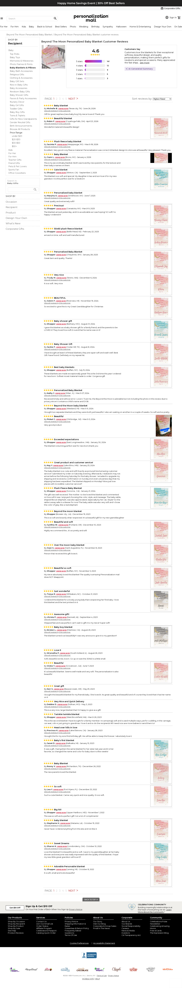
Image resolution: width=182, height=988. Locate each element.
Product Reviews (15, 933)
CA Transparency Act (131, 935)
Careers (125, 928)
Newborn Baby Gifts (20, 91)
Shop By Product (16, 926)
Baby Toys (15, 57)
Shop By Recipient (16, 924)
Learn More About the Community (154, 910)
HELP (97, 979)
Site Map (12, 930)
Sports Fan (13, 169)
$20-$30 (16, 139)
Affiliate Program (44, 928)
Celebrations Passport (46, 930)
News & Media (128, 930)
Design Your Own (162, 26)
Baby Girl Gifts (17, 105)
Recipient (15, 43)
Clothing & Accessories (21, 78)
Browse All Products (20, 129)
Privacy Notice (75, 909)
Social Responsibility (131, 926)
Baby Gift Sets (17, 81)
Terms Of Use (71, 935)
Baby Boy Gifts (17, 112)
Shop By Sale (14, 928)
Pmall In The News (101, 928)
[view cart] (179, 17)
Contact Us (41, 921)
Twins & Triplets (17, 115)
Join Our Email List (44, 924)
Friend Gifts (14, 163)
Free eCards (156, 930)
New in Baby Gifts (19, 84)
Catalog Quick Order (46, 933)
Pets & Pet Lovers (17, 166)
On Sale (178, 26)
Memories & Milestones (21, 61)
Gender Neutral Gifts (20, 122)
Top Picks (14, 54)
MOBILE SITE (88, 979)
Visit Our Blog (99, 924)
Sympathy (108, 26)
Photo (73, 26)
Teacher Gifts (14, 160)
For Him (15, 26)
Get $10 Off (15, 908)
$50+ (14, 146)
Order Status (42, 926)
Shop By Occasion (16, 921)
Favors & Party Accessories (23, 98)
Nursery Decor (17, 102)
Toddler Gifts (16, 108)
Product (11, 212)
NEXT (72, 98)
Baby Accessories (18, 88)
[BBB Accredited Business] (89, 958)
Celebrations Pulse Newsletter (158, 922)
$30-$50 (16, 143)
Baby (31, 26)
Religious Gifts (17, 74)
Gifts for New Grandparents (23, 119)
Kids (24, 26)
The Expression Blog (159, 933)
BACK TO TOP (90, 900)
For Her (4, 26)
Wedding (83, 26)
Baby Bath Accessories (21, 71)
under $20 (17, 136)
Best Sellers (61, 26)
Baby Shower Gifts (19, 95)
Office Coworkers (17, 173)
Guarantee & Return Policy (77, 928)
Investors (126, 933)
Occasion (11, 201)
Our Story (97, 921)
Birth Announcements (21, 126)
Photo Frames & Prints (21, 64)
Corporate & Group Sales (104, 926)
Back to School (44, 26)
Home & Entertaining (140, 26)
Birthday (95, 26)
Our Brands (127, 924)
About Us (126, 921)
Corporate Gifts (15, 228)
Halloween (121, 26)
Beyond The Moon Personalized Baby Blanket (71, 41)
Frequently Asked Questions (73, 931)
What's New (13, 223)
